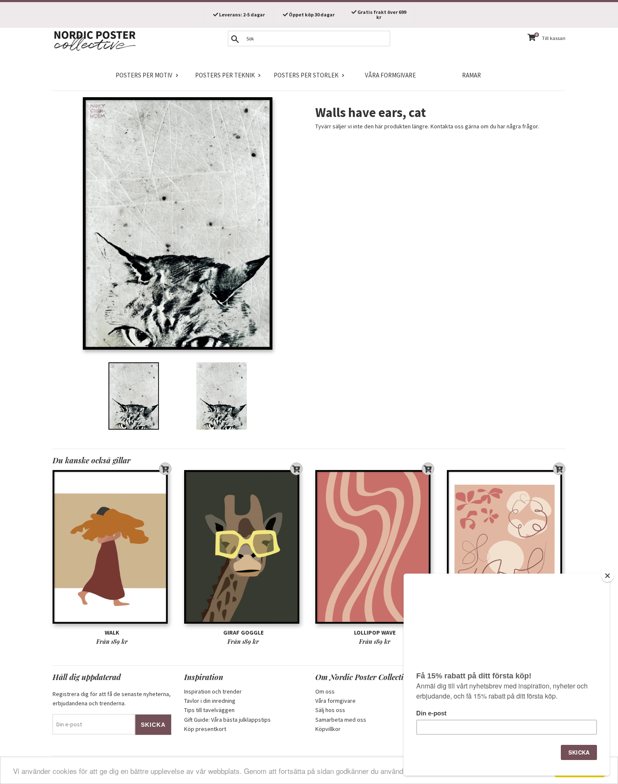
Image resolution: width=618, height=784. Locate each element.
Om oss (325, 691)
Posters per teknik (225, 75)
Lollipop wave (375, 632)
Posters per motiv (144, 75)
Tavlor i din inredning (209, 700)
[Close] (607, 575)
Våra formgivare (390, 75)
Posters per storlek (306, 75)
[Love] (506, 547)
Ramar (471, 75)
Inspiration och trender (213, 691)
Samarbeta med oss (340, 719)
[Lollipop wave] (374, 547)
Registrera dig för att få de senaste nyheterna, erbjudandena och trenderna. (112, 698)
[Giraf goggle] (243, 547)
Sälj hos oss (330, 710)
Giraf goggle (243, 632)
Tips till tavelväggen (209, 710)
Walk (112, 632)
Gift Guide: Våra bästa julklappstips (227, 719)
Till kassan (553, 38)
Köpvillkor (328, 729)
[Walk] (112, 547)
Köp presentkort (205, 729)
